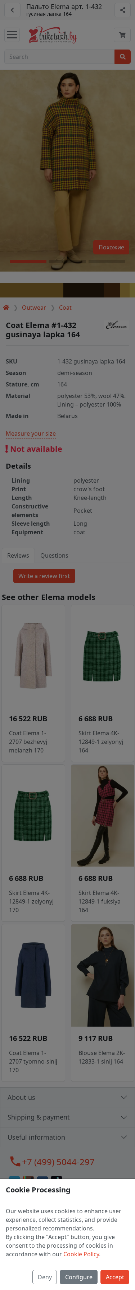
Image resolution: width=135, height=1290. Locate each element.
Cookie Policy (81, 1254)
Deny (45, 1277)
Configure (79, 1277)
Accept (115, 1277)
